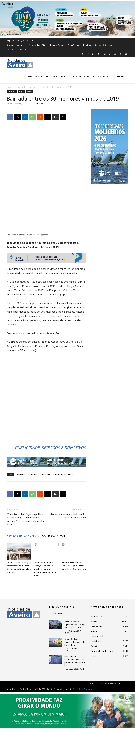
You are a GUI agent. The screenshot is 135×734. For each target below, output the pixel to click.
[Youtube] (120, 54)
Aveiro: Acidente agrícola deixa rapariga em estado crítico (74, 625)
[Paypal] (98, 54)
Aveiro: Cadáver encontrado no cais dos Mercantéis (75, 642)
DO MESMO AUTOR (54, 536)
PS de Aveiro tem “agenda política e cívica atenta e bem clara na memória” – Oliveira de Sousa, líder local (25, 519)
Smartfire (77, 689)
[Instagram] (93, 54)
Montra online (81, 76)
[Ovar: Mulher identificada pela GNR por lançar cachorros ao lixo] (55, 659)
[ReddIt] (40, 117)
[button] (83, 54)
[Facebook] (87, 54)
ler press (30, 350)
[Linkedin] (25, 117)
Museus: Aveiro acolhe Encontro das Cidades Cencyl (68, 516)
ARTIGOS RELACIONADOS (23, 536)
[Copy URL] (63, 117)
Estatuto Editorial (57, 45)
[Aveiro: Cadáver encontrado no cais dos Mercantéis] (55, 642)
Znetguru (88, 689)
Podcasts (64, 76)
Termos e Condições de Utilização (104, 683)
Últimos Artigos (102, 76)
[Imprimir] (55, 117)
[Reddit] (104, 54)
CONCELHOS (49, 76)
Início (9, 87)
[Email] (47, 117)
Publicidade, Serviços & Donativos (98, 45)
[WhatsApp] (115, 54)
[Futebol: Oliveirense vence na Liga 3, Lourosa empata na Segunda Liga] (74, 551)
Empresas (45, 474)
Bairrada (21, 474)
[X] (109, 54)
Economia (32, 474)
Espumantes (59, 474)
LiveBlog (119, 76)
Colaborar (11, 49)
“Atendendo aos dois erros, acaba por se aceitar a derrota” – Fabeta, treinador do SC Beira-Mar (45, 569)
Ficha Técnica (74, 45)
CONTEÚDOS (34, 76)
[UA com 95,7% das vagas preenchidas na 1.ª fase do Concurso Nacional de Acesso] (19, 551)
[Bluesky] (125, 54)
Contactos (22, 49)
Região (21, 92)
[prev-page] (9, 582)
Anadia (29, 92)
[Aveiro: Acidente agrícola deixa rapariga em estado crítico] (55, 624)
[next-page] (14, 582)
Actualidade (20, 87)
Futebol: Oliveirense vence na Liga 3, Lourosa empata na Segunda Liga (74, 565)
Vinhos (71, 474)
